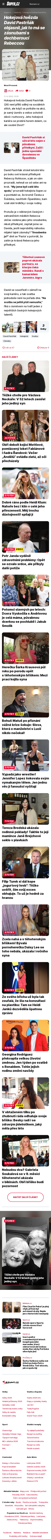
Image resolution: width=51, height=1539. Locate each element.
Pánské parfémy (25, 1523)
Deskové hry (12, 1520)
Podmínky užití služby (18, 1536)
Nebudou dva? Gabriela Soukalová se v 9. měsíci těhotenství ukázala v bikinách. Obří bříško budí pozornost (23, 1178)
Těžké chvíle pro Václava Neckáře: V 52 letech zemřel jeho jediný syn (23, 399)
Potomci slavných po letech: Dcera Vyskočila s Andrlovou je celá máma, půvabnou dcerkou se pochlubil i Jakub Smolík (24, 618)
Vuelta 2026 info (34, 1398)
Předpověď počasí (38, 1491)
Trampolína (43, 1502)
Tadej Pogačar (33, 1409)
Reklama (17, 1533)
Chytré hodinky (36, 1520)
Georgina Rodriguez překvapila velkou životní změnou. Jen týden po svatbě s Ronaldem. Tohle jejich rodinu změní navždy (25, 1063)
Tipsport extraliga (10, 1438)
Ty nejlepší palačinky (35, 1430)
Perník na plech (33, 1448)
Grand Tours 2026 (34, 1416)
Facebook (7, 1533)
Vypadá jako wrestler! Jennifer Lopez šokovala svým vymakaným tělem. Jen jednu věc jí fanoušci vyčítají (25, 780)
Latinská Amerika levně (12, 1477)
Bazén (18, 1502)
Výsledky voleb (8, 1405)
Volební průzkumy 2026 (12, 1401)
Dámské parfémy (28, 1516)
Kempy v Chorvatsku (11, 1463)
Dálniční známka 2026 (36, 1467)
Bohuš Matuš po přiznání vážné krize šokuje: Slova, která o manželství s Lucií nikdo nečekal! (22, 727)
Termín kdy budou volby (12, 1409)
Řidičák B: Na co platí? (36, 1474)
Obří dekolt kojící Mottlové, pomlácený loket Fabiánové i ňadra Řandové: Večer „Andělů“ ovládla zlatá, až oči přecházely (24, 453)
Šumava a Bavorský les (12, 1470)
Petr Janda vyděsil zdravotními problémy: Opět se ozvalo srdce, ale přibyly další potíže (23, 562)
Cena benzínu (32, 1495)
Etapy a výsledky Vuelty (37, 1401)
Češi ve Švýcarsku (10, 1474)
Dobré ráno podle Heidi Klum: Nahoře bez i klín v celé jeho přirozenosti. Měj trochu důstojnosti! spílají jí (24, 508)
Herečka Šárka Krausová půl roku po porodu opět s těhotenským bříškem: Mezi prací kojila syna (25, 673)
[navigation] (3, 4)
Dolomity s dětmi (9, 1481)
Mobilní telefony (36, 1513)
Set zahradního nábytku (35, 1505)
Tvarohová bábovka (35, 1441)
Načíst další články (25, 1197)
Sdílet (21, 91)
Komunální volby (9, 1416)
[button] (25, 65)
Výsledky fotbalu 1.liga (11, 1434)
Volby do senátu (9, 1412)
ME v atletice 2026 (10, 1441)
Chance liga (7, 1430)
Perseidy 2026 (18, 1495)
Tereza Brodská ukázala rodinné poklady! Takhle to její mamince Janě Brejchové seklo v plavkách (25, 834)
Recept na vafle (33, 1445)
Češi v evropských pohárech (25, 1498)
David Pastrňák (9, 336)
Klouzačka (19, 1505)
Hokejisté (24, 336)
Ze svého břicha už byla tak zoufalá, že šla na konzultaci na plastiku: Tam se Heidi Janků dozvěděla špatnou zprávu (23, 1005)
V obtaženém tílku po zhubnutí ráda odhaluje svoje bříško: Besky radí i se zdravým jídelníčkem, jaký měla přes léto (24, 1120)
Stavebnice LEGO (12, 1516)
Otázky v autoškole (35, 1477)
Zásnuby (7, 341)
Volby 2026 (7, 1398)
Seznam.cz (34, 4)
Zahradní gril (21, 1509)
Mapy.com (24, 1491)
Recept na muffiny (34, 1434)
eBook (10, 91)
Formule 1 (6, 1445)
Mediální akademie (40, 1533)
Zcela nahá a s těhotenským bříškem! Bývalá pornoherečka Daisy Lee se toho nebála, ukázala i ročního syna (25, 947)
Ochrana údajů (36, 1536)
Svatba (35, 336)
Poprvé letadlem (9, 1467)
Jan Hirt (30, 1405)
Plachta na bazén (30, 1502)
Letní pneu (41, 1516)
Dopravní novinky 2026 (36, 1470)
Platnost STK (32, 1481)
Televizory (24, 1520)
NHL (4, 1448)
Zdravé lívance (33, 1438)
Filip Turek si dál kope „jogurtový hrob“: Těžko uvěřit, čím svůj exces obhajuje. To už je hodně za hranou (23, 890)
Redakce (26, 1533)
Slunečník (9, 1505)
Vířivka (31, 1509)
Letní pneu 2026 (34, 1463)
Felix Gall (30, 1412)
